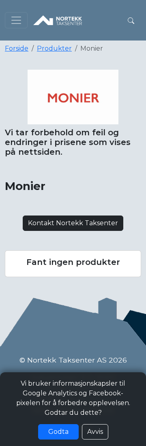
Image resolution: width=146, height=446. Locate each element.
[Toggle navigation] (16, 20)
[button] (131, 20)
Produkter (54, 48)
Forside (16, 48)
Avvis (95, 431)
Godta (58, 431)
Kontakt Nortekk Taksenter (73, 223)
